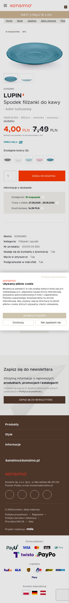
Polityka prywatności (53, 277)
